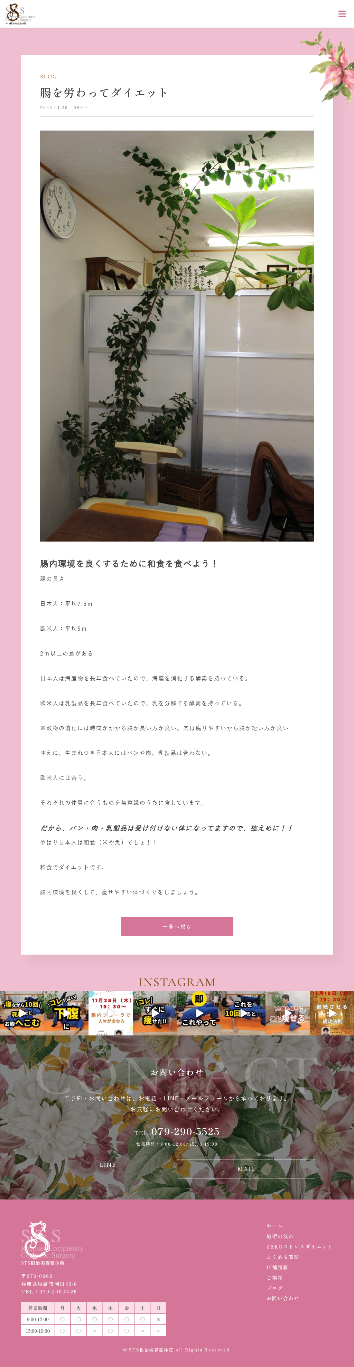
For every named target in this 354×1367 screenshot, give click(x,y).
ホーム (275, 1225)
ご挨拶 (275, 1277)
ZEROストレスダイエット (300, 1246)
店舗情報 (278, 1267)
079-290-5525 (177, 1131)
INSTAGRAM (177, 982)
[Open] (22, 1013)
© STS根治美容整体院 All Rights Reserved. (177, 1349)
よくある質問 (283, 1256)
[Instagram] (37, 1029)
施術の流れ (280, 1236)
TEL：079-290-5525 (49, 1291)
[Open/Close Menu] (342, 14)
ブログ (275, 1287)
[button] (177, 926)
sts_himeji (21, 996)
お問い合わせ (283, 1298)
